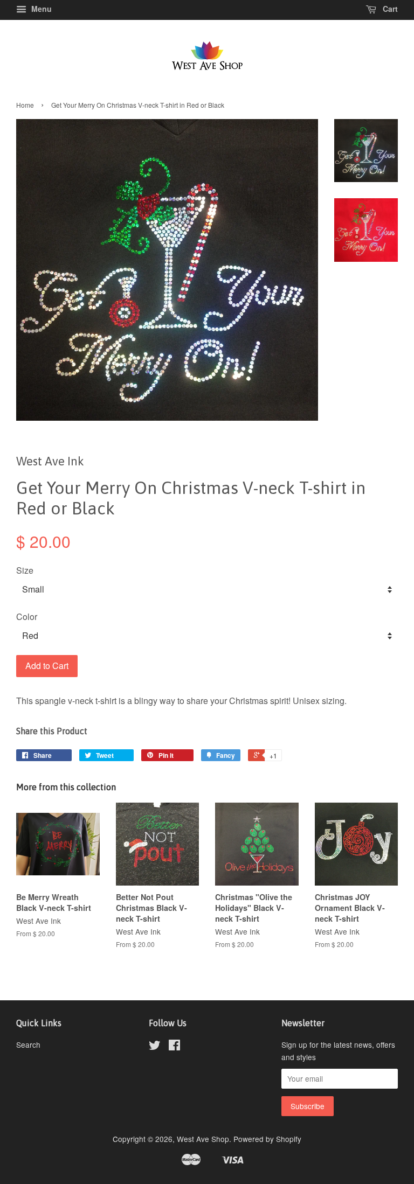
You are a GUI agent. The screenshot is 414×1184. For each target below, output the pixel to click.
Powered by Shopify (267, 1138)
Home (25, 104)
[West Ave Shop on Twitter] (155, 1046)
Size (24, 570)
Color (26, 616)
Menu (40, 8)
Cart (389, 8)
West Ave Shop (203, 1138)
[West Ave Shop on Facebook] (174, 1046)
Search (28, 1044)
